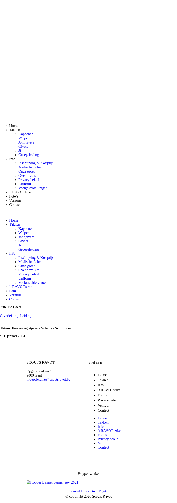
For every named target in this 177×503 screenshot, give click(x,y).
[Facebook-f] (48, 395)
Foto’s (13, 196)
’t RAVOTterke (20, 192)
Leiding (25, 316)
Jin (20, 151)
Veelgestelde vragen (32, 188)
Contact (15, 205)
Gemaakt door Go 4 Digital (89, 491)
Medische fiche (29, 167)
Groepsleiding (28, 155)
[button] (88, 212)
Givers (23, 146)
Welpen (24, 138)
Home (13, 126)
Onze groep (26, 171)
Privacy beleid (28, 180)
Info (12, 159)
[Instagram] (66, 395)
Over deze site (28, 175)
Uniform (24, 184)
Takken (14, 130)
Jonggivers (26, 142)
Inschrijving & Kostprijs (35, 163)
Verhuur (15, 200)
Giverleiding (9, 316)
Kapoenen (25, 134)
